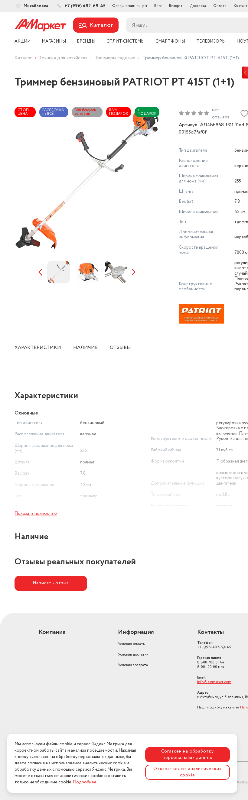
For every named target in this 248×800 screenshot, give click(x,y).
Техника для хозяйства (63, 57)
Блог (158, 5)
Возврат (176, 5)
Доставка (198, 5)
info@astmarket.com (214, 682)
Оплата (220, 5)
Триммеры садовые (115, 57)
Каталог (23, 57)
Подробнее (84, 782)
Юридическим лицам (129, 5)
